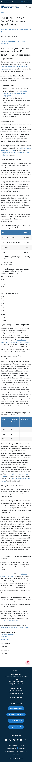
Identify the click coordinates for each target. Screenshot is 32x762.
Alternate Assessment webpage (9, 620)
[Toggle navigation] (30, 7)
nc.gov (22, 745)
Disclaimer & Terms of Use (11, 751)
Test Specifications (5, 639)
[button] (25, 7)
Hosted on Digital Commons (16, 758)
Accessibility (22, 748)
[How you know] (14, 2)
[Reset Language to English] (22, 2)
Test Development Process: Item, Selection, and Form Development (14, 152)
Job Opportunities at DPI (16, 714)
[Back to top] (27, 662)
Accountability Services (7, 41)
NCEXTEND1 (18, 41)
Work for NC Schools (16, 708)
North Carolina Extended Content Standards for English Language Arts (15, 93)
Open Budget (16, 754)
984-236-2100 (18, 698)
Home (2, 12)
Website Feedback (11, 748)
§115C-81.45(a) (7, 508)
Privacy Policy (23, 751)
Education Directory (13, 745)
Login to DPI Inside (16, 727)
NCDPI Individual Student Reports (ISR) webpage (14, 627)
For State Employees (16, 721)
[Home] (10, 5)
